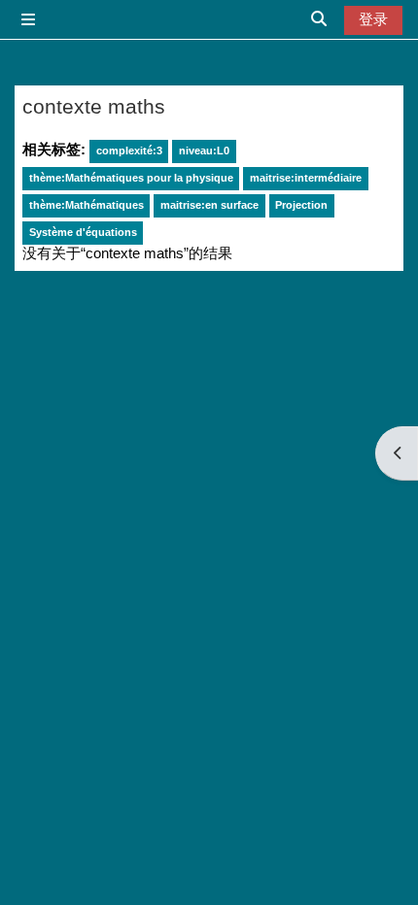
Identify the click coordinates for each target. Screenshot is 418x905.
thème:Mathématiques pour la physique (131, 178)
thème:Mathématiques (86, 205)
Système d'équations (83, 232)
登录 (373, 19)
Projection (301, 205)
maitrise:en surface (209, 205)
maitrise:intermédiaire (306, 178)
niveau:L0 (204, 150)
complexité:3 (129, 150)
